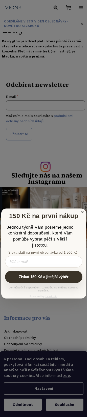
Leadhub (51, 296)
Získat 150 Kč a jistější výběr (44, 277)
